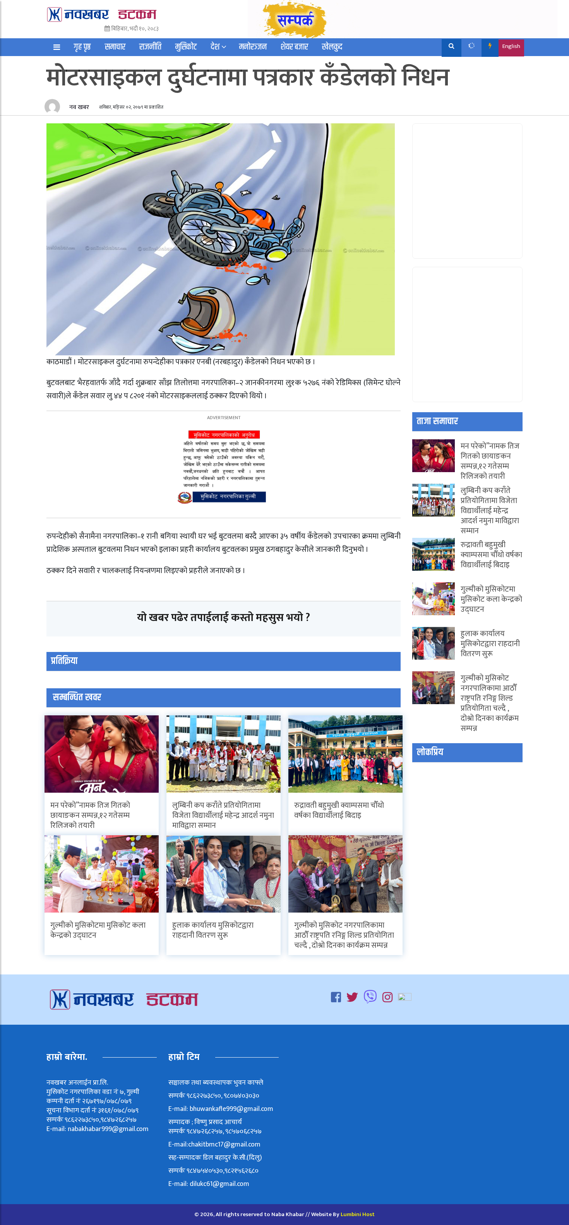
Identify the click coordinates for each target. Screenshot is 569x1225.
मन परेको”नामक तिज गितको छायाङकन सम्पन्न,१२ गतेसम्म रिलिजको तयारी (90, 815)
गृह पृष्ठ (82, 47)
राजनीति (150, 47)
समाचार (115, 47)
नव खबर (78, 107)
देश (215, 47)
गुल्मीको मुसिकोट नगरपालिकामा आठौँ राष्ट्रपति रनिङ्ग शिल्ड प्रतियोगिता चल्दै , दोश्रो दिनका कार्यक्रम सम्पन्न (344, 935)
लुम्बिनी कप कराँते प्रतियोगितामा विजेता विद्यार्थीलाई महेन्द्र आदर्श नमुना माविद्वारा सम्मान (223, 815)
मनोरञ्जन (253, 47)
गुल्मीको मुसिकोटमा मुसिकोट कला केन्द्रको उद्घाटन (98, 930)
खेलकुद (332, 47)
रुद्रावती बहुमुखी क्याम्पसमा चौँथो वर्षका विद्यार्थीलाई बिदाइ (339, 810)
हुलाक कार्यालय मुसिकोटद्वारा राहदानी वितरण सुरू (213, 930)
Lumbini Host (358, 1214)
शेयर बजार (294, 47)
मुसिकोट (186, 47)
